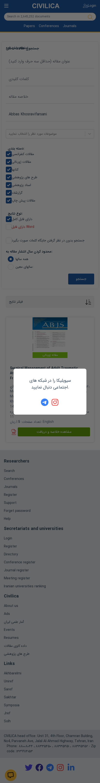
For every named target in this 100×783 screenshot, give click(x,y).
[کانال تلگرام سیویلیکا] (45, 402)
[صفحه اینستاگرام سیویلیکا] (55, 402)
